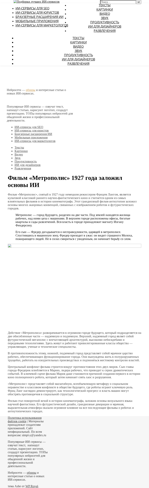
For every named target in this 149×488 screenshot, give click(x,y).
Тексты (105, 5)
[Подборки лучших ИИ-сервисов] (37, 1)
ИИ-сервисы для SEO (32, 8)
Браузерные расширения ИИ (39, 17)
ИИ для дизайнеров (104, 26)
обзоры (30, 90)
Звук (104, 18)
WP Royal (31, 486)
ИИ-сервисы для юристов (37, 12)
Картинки (104, 9)
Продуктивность (104, 22)
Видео (105, 14)
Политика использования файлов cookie (25, 419)
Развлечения (105, 31)
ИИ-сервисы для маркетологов (42, 25)
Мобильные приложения (37, 21)
